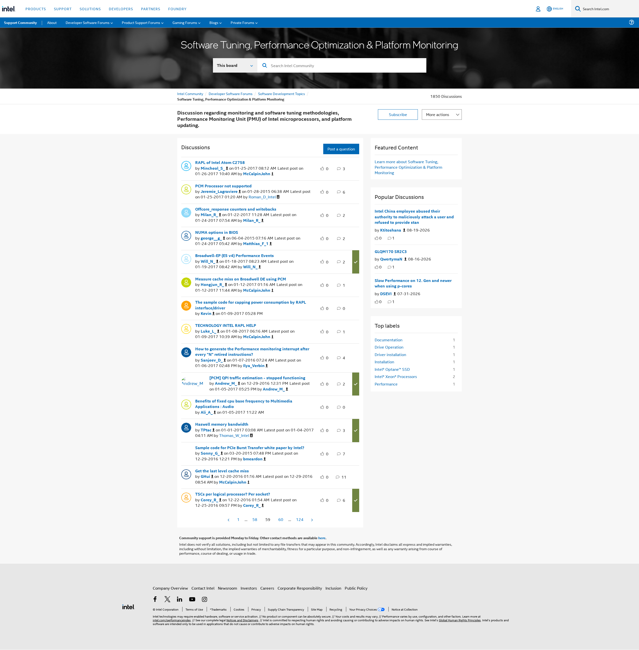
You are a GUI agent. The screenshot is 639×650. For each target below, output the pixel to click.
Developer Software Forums (231, 93)
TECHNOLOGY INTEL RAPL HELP (225, 325)
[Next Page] (311, 520)
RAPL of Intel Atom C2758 (220, 162)
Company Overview (170, 588)
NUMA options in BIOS (216, 232)
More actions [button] (437, 114)
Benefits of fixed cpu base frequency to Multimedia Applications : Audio (243, 403)
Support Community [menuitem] (20, 22)
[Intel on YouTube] (192, 600)
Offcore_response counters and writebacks (235, 209)
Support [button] (63, 8)
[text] (376, 238)
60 (280, 519)
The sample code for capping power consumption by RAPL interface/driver (250, 305)
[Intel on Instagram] (204, 600)
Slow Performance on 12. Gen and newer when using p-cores (413, 283)
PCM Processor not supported (223, 186)
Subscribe (398, 114)
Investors (249, 588)
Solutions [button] (90, 8)
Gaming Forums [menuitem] (184, 22)
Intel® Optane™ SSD (392, 369)
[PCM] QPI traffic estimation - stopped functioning (257, 378)
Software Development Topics (281, 93)
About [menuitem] (52, 22)
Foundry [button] (177, 8)
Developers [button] (121, 8)
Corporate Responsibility (300, 588)
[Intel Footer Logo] (128, 606)
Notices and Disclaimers (242, 620)
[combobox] (341, 65)
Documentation (388, 340)
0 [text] (380, 238)
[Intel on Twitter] (167, 600)
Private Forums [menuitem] (242, 22)
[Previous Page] (229, 520)
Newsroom (227, 588)
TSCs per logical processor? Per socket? (232, 494)
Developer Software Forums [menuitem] (88, 22)
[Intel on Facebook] (155, 600)
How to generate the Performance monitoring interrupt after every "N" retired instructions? (252, 351)
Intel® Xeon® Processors (396, 376)
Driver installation (390, 354)
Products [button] (35, 8)
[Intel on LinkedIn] (179, 600)
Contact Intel (202, 588)
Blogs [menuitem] (213, 22)
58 (254, 519)
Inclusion (333, 588)
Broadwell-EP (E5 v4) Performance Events (234, 255)
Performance (386, 384)
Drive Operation (389, 347)
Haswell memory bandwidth (221, 424)
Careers (267, 588)
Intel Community (190, 93)
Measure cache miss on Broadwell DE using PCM (240, 279)
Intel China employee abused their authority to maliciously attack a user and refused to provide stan (414, 216)
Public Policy (356, 588)
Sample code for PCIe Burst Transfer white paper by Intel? (249, 447)
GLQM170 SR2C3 (391, 251)
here (321, 537)
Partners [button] (150, 8)
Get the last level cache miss (222, 471)
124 (300, 519)
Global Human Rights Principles (460, 620)
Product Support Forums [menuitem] (141, 22)
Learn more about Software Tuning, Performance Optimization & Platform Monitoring (408, 167)
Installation (384, 362)
